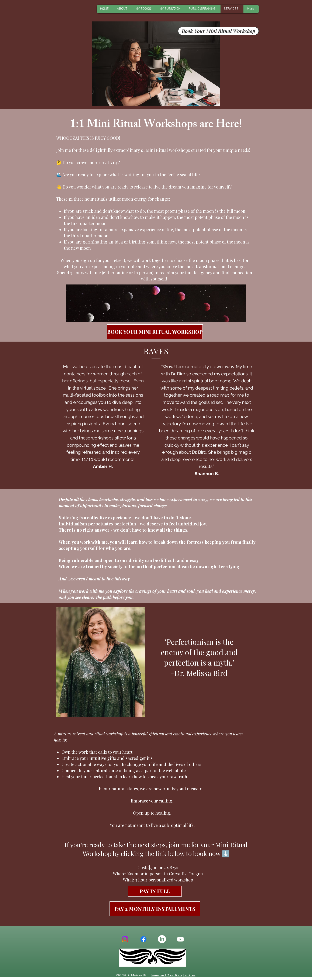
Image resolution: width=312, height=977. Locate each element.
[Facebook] (143, 939)
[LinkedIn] (162, 939)
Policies (189, 975)
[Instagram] (125, 939)
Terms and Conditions (166, 975)
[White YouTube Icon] (180, 939)
